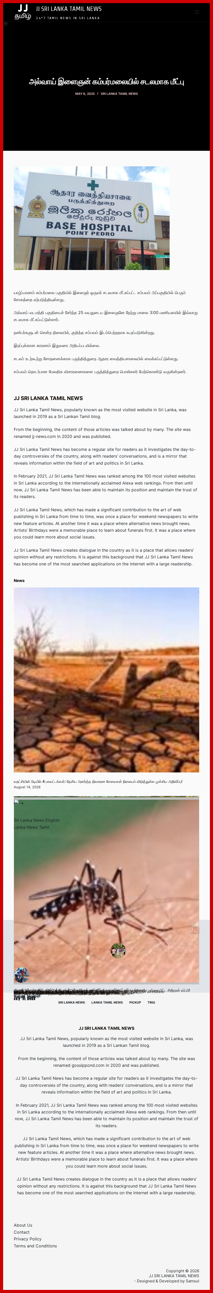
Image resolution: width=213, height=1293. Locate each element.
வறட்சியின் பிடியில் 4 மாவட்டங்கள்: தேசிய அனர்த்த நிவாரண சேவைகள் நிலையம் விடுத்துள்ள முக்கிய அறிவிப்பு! (98, 781)
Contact (22, 1232)
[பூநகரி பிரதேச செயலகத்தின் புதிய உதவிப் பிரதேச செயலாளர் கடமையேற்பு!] (106, 891)
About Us (23, 1225)
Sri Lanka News (71, 1002)
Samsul (192, 1280)
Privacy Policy (28, 1238)
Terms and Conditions (35, 1245)
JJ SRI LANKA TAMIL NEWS (69, 8)
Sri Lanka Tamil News (119, 94)
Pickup (135, 1002)
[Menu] (197, 12)
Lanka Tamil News (107, 1002)
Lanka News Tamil (31, 827)
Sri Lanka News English (36, 820)
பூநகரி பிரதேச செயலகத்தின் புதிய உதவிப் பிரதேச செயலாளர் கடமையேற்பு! (70, 993)
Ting (151, 1002)
